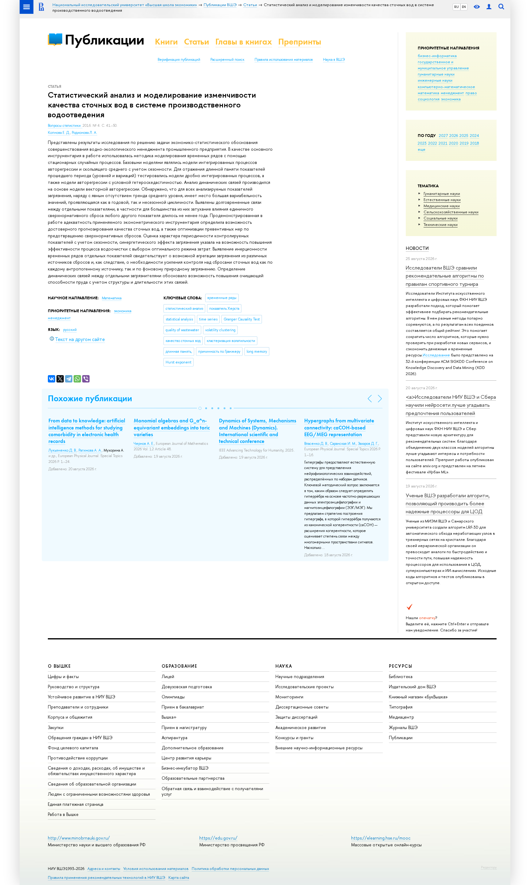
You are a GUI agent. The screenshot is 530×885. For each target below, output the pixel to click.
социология (429, 99)
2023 (422, 143)
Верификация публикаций (179, 59)
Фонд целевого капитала (73, 748)
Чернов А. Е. (144, 443)
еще (421, 149)
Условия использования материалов (156, 868)
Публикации (104, 39)
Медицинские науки (442, 205)
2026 (453, 135)
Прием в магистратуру (184, 727)
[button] (200, 408)
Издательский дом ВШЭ (412, 686)
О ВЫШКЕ (59, 666)
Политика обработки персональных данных (230, 868)
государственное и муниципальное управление (443, 65)
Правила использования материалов (284, 59)
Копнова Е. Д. (59, 132)
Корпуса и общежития (70, 717)
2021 (443, 143)
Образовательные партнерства (193, 778)
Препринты (299, 41)
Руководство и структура (73, 686)
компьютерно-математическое (446, 86)
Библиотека (401, 676)
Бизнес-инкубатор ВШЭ (185, 768)
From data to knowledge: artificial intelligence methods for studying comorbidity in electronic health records (86, 430)
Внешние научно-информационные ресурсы (319, 748)
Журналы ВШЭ (403, 727)
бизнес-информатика (437, 55)
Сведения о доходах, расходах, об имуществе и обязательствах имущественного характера (96, 770)
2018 (474, 143)
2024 (474, 135)
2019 (464, 143)
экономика (451, 99)
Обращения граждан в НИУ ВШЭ (80, 737)
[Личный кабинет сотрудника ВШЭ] (489, 7)
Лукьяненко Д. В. (62, 450)
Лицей (168, 676)
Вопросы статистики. (65, 125)
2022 (432, 143)
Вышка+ (169, 717)
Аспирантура (174, 737)
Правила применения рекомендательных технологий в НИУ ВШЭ (106, 877)
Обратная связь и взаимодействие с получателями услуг (212, 791)
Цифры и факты (63, 676)
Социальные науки (441, 218)
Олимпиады (173, 697)
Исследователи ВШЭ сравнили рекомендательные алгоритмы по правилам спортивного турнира (445, 275)
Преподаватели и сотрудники (78, 707)
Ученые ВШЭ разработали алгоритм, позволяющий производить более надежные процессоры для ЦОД (448, 503)
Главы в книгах (243, 41)
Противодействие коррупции (78, 758)
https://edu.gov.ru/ (218, 838)
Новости (417, 248)
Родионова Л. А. (84, 132)
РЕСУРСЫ (400, 666)
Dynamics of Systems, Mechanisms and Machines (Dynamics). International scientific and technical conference (257, 430)
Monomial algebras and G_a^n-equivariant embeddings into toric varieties (172, 427)
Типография (401, 707)
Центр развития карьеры (186, 758)
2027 (443, 135)
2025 (463, 135)
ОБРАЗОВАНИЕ (179, 666)
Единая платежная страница (75, 804)
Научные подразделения (299, 676)
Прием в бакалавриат (183, 707)
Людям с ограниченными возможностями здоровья (99, 794)
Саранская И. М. (343, 443)
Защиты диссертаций (296, 717)
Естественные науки (442, 199)
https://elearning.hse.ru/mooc (380, 838)
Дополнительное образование (193, 748)
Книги (166, 41)
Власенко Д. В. (316, 443)
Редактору (489, 867)
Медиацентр (401, 717)
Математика (111, 298)
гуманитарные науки (436, 74)
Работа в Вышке (63, 814)
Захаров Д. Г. (368, 443)
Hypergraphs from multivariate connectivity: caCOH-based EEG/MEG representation (339, 427)
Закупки (55, 727)
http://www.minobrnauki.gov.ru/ (79, 838)
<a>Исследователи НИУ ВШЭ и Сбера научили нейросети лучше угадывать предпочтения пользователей (451, 405)
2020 (453, 143)
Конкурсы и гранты (294, 737)
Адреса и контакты (103, 868)
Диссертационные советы (301, 707)
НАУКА (283, 666)
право (471, 92)
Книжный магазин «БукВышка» (418, 697)
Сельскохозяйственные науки (451, 212)
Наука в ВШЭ (334, 59)
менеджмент (452, 92)
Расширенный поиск (227, 59)
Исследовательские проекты (304, 686)
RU (456, 7)
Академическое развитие (300, 727)
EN (464, 7)
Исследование (436, 355)
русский (70, 329)
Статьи (196, 41)
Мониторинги (289, 697)
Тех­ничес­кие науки (441, 224)
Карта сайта (178, 877)
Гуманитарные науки (442, 193)
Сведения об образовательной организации (92, 784)
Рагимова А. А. (90, 450)
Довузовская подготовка (187, 686)
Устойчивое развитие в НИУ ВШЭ (81, 697)
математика (428, 92)
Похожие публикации (90, 398)
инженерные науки (435, 80)
